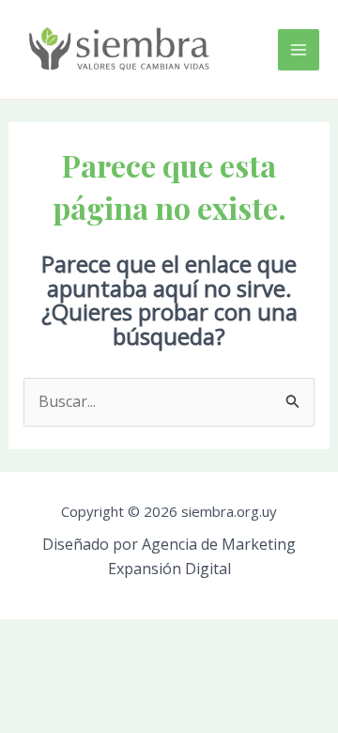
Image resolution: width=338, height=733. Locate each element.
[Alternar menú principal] (298, 49)
